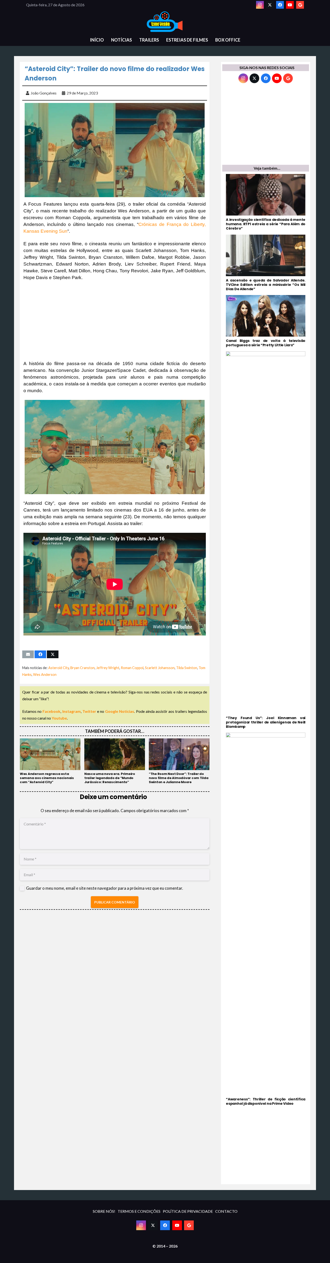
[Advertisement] (114, 320)
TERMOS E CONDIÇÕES (139, 1211)
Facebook (51, 711)
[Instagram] (260, 5)
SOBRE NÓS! (104, 1211)
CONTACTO (226, 1211)
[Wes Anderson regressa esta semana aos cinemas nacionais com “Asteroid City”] (50, 761)
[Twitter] (270, 5)
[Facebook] (280, 5)
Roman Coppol (132, 668)
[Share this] (40, 654)
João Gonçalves (44, 93)
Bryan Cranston (82, 668)
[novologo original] (165, 22)
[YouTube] (290, 5)
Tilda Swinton (186, 668)
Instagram (71, 711)
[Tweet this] (52, 654)
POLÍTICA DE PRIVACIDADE (188, 1211)
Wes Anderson (45, 674)
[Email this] (28, 654)
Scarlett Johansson (160, 668)
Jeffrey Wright (107, 668)
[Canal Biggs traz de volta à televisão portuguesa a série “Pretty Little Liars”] (265, 321)
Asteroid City (58, 668)
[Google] (300, 5)
